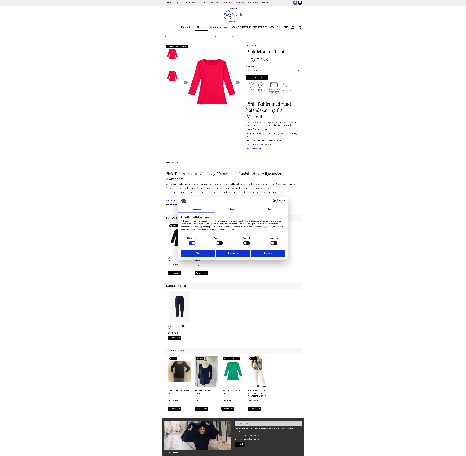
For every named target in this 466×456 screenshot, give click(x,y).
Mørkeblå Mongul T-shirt (205, 392)
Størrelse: (250, 66)
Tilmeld (240, 444)
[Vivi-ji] (233, 14)
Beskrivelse (172, 162)
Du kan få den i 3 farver (176, 196)
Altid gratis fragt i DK (173, 2)
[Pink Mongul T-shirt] (212, 82)
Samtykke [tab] (196, 209)
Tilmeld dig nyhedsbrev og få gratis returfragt (224, 2)
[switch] (219, 243)
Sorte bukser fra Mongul (177, 327)
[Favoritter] (286, 27)
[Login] (293, 27)
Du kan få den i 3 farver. (256, 129)
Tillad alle (268, 253)
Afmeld (250, 444)
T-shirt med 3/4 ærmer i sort (179, 392)
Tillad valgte (233, 253)
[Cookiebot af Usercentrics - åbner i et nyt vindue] (274, 201)
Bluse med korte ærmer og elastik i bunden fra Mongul (258, 393)
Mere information (253, 148)
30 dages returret (193, 2)
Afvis (198, 253)
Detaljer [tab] (233, 209)
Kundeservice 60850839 (258, 2)
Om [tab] (269, 209)
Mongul (254, 45)
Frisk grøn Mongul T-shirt (232, 392)
